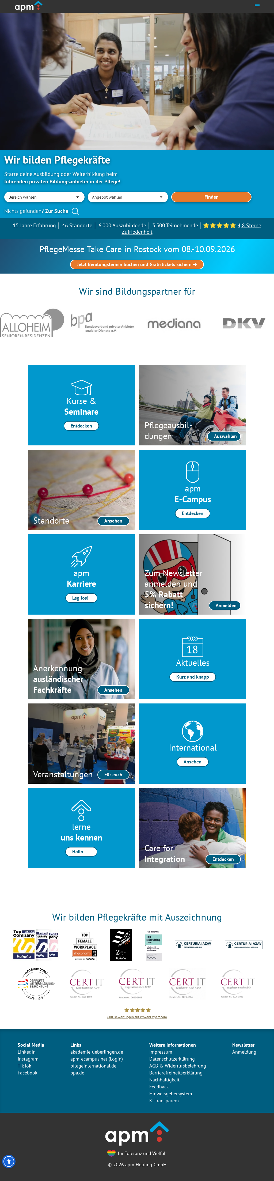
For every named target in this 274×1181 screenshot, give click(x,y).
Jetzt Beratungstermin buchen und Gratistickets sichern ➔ (137, 264)
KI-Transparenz (164, 1100)
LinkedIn (27, 1052)
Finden (211, 197)
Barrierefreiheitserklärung (176, 1073)
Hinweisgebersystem (170, 1094)
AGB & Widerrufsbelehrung (177, 1066)
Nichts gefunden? (36, 210)
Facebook (27, 1073)
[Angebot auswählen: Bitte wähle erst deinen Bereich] (128, 197)
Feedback (159, 1087)
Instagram (28, 1059)
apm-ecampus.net (88, 1059)
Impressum (160, 1052)
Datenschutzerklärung (172, 1059)
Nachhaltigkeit (164, 1080)
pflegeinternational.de (93, 1066)
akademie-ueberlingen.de (96, 1052)
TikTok (24, 1066)
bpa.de (77, 1073)
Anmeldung (244, 1052)
